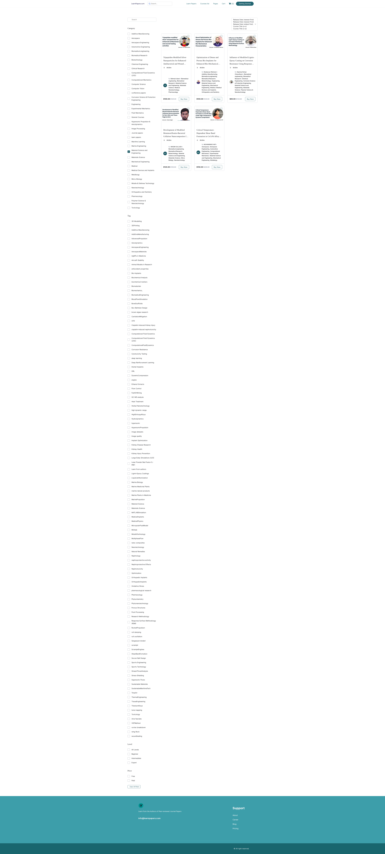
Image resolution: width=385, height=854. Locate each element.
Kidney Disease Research (141, 445)
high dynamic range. (139, 410)
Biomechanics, (137, 290)
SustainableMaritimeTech (141, 688)
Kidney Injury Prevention (141, 453)
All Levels (135, 750)
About (235, 815)
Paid (133, 781)
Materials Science (138, 157)
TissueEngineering (138, 701)
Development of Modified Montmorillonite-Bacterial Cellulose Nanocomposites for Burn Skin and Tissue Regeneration (175, 136)
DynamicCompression (140, 375)
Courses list (204, 4)
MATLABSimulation (139, 512)
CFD (133, 321)
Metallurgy (136, 175)
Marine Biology (137, 482)
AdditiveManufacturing (140, 234)
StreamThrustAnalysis (140, 671)
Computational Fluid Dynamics (143, 334)
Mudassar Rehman (210, 72)
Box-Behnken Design (139, 308)
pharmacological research (141, 590)
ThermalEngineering (139, 697)
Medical (134, 166)
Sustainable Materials (140, 684)
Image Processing (138, 129)
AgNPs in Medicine (139, 256)
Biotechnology (137, 60)
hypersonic (136, 423)
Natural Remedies (138, 551)
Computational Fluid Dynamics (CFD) (143, 74)
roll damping (136, 632)
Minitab (134, 530)
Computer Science (139, 84)
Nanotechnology (138, 188)
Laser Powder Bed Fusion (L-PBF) (142, 463)
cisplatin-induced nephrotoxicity (144, 329)
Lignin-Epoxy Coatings (140, 474)
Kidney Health (137, 449)
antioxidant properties (140, 269)
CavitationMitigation (139, 317)
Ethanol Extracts (138, 384)
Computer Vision (138, 89)
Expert (134, 763)
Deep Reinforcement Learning (143, 363)
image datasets (137, 432)
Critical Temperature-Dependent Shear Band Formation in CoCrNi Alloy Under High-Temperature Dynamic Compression (208, 136)
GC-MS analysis (138, 397)
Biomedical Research (139, 55)
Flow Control (136, 389)
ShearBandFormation (139, 654)
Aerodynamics (137, 243)
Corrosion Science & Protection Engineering (143, 98)
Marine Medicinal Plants (140, 487)
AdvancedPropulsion (139, 239)
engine (134, 380)
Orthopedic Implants (139, 577)
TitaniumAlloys (137, 706)
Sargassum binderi (139, 641)
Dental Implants (137, 367)
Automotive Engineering (141, 47)
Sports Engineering (139, 662)
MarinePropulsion (138, 499)
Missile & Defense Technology (143, 183)
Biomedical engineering (140, 51)
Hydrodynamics (137, 419)
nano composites (138, 543)
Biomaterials (136, 286)
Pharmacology (137, 196)
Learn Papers (191, 4)
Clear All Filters (134, 787)
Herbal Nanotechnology (141, 406)
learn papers (136, 137)
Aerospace (136, 38)
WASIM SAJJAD (176, 147)
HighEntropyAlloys (139, 414)
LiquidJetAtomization (140, 478)
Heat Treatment (137, 402)
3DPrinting (136, 226)
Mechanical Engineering (140, 162)
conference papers (139, 93)
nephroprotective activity (141, 560)
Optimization (136, 573)
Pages (215, 4)
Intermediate (136, 758)
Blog (234, 824)
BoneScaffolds (137, 304)
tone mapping (137, 710)
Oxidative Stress (138, 586)
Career (235, 820)
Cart (223, 4)
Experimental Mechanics (141, 109)
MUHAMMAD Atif (209, 144)
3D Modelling (137, 221)
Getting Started (245, 4)
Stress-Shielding (138, 675)
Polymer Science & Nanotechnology (139, 202)
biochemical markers (139, 282)
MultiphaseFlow (137, 538)
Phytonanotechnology (140, 603)
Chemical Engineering (140, 64)
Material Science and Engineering (139, 151)
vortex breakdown (139, 727)
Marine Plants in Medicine (141, 495)
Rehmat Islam (175, 78)
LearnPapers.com (137, 4)
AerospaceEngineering (140, 247)
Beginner (135, 754)
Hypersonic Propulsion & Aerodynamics (141, 123)
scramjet (135, 645)
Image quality (137, 436)
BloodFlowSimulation (139, 299)
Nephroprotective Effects (141, 564)
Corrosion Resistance (140, 350)
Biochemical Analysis (139, 278)
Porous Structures (138, 608)
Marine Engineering (139, 146)
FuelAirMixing (137, 393)
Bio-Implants (136, 273)
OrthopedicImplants (139, 582)
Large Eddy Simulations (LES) (143, 458)
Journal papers (137, 133)
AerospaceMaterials (139, 252)
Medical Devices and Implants (143, 170)
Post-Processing (138, 612)
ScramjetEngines (138, 649)
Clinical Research (138, 68)
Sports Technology (139, 667)
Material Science (138, 504)
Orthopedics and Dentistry (142, 192)
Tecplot (134, 693)
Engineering (136, 104)
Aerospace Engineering (140, 42)
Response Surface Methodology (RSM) (144, 622)
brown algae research (140, 312)
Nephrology (136, 556)
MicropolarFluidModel (140, 526)
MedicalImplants (138, 517)
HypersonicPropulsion (140, 427)
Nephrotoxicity (137, 569)
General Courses (138, 117)
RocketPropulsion (138, 628)
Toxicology (136, 208)
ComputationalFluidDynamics (143, 345)
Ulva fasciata (136, 719)
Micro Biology (137, 179)
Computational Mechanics (141, 80)
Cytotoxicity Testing (139, 354)
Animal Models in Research (142, 265)
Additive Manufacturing (140, 34)
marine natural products (141, 491)
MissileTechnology (138, 534)
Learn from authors (139, 469)
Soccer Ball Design (139, 658)
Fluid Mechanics (138, 113)
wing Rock (135, 732)
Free (133, 776)
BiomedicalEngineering (140, 295)
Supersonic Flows (138, 680)
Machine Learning (138, 142)
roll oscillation (137, 636)
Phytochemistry (137, 599)
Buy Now (184, 99)
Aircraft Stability (138, 260)
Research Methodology (140, 616)
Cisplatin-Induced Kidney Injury (143, 325)
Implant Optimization (139, 440)
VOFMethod (136, 723)
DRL (133, 371)
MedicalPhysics (137, 521)
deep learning (137, 358)
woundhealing (137, 736)
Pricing (235, 828)
